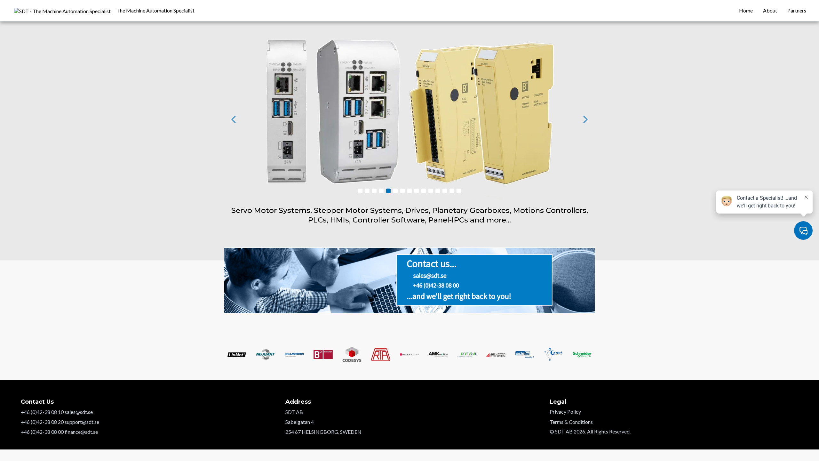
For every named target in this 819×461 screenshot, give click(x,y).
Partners (796, 10)
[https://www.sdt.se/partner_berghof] (409, 119)
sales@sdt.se (79, 412)
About (770, 10)
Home (746, 10)
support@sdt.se (82, 422)
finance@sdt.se (81, 432)
